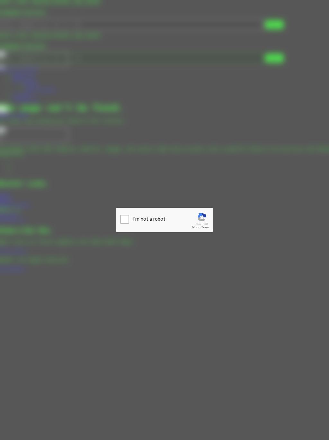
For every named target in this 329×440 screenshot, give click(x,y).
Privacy (196, 227)
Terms (205, 227)
